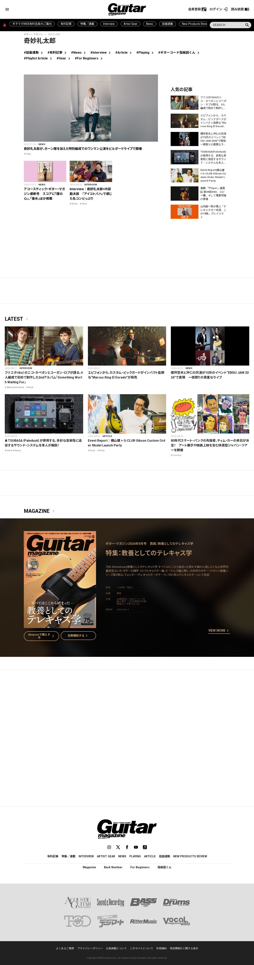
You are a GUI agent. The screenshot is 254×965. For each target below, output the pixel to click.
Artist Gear (130, 23)
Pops (28, 153)
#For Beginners (89, 58)
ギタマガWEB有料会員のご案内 (32, 23)
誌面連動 (167, 23)
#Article (124, 52)
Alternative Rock (15, 387)
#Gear (64, 58)
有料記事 (66, 23)
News (149, 23)
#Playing (145, 52)
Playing (135, 856)
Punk (92, 450)
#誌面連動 (34, 52)
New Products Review (196, 23)
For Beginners (140, 867)
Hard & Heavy (14, 450)
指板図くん (164, 867)
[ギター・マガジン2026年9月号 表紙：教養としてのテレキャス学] (60, 625)
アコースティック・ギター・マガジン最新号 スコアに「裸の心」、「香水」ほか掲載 (44, 193)
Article (107, 436)
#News (79, 52)
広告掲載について (116, 948)
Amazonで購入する (42, 636)
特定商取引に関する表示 (184, 948)
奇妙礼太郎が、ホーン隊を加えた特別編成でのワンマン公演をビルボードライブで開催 (83, 149)
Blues (75, 203)
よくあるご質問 (65, 948)
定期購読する (78, 635)
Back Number (113, 867)
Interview (109, 23)
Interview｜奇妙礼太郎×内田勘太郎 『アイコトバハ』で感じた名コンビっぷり (91, 193)
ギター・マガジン (33, 34)
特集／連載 (87, 23)
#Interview (101, 52)
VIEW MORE (219, 630)
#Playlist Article (38, 58)
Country (177, 455)
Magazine (40, 511)
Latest (17, 319)
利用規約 (161, 948)
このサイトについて (141, 948)
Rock (84, 203)
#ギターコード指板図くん (179, 52)
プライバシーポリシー (90, 948)
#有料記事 (57, 52)
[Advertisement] (127, 710)
